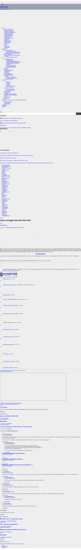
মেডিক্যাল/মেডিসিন (7, 47)
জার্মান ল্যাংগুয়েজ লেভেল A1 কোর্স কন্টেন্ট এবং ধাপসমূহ (12, 53)
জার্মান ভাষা (3, 49)
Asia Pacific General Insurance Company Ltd (11, 305)
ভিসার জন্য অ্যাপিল (7, 73)
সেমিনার (3, 213)
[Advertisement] (40, 18)
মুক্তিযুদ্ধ (3, 203)
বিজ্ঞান (3, 193)
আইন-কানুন (8, 83)
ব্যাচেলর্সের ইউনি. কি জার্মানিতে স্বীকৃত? (10, 32)
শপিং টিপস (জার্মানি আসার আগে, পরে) (12, 78)
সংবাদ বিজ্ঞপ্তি (4, 210)
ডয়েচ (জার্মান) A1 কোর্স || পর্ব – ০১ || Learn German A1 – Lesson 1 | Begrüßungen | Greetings (15, 127)
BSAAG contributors (6, 165)
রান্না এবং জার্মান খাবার (5, 207)
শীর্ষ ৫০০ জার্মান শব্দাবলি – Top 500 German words (12, 55)
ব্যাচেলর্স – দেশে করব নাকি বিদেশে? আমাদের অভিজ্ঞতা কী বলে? (9, 120)
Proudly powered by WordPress (5, 543)
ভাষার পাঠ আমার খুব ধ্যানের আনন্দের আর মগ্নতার (26, 155)
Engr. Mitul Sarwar (3, 152)
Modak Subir (9, 537)
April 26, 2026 (3, 537)
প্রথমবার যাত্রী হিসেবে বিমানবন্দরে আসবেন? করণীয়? (14, 62)
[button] (0, 108)
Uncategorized (4, 167)
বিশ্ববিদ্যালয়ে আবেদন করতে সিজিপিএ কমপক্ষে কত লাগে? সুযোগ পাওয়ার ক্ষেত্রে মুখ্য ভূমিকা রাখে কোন (16, 464)
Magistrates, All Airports (11, 65)
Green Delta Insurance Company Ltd (9, 269)
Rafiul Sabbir (9, 526)
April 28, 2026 (3, 521)
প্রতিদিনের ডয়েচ (4, 188)
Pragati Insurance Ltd (7, 294)
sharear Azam (6, 503)
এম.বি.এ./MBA (6, 46)
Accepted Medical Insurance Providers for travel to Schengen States (12, 370)
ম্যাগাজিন (3, 100)
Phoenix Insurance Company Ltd (9, 344)
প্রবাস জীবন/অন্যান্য (5, 189)
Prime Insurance (6, 353)
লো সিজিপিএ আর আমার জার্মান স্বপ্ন (13, 152)
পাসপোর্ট (5, 68)
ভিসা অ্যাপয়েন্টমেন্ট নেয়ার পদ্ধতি (8, 70)
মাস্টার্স (5, 45)
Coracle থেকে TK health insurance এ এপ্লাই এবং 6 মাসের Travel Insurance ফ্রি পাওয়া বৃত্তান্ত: (16, 426)
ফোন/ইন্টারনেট (8, 85)
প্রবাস (3, 80)
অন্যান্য (5, 81)
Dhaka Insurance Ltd (7, 278)
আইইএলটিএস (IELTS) (8, 41)
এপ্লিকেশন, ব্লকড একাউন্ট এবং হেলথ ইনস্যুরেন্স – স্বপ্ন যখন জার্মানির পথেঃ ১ (11, 403)
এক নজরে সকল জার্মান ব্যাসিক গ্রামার (12, 57)
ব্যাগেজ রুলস (8, 64)
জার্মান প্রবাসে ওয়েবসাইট (5, 183)
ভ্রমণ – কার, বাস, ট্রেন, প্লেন (11, 86)
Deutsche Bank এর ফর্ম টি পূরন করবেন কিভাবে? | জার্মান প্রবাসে (11, 459)
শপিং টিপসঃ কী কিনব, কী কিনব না (11, 77)
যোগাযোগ (3, 106)
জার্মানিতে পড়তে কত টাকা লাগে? (8, 31)
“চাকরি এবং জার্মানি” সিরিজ (10, 89)
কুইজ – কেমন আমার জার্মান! (8, 54)
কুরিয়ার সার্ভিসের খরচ (7, 37)
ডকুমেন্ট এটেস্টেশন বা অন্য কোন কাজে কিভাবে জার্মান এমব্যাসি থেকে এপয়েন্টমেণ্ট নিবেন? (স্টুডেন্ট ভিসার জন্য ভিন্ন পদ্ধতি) (36, 162)
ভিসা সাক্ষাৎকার (6, 72)
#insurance (15, 227)
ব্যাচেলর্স (5, 44)
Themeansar (22, 543)
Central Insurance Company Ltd (8, 329)
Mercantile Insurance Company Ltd (9, 284)
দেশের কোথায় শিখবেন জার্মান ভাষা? (11, 51)
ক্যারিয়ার (5, 88)
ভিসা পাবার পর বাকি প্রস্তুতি (6, 198)
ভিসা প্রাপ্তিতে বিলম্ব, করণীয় (8, 75)
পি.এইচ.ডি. (6, 48)
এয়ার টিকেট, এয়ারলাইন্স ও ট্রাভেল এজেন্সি (12, 61)
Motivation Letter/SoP (6, 166)
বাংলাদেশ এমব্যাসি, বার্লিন (5, 191)
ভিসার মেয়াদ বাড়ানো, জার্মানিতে (8, 79)
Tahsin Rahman (4, 225)
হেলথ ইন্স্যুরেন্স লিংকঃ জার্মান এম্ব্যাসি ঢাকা (5, 371)
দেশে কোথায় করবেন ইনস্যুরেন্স (8, 38)
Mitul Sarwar (2, 157)
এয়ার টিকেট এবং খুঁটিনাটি (10, 60)
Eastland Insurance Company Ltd (9, 336)
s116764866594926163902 (11, 521)
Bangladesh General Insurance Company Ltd (11, 313)
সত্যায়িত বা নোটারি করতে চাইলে (8, 35)
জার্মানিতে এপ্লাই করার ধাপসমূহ (8, 29)
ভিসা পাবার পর (6, 76)
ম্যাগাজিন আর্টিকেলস (7, 102)
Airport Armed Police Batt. (11, 67)
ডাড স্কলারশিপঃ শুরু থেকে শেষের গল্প (11, 157)
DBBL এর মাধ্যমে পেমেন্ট (8, 36)
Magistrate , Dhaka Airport (11, 66)
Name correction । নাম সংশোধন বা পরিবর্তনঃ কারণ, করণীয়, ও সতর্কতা (17, 160)
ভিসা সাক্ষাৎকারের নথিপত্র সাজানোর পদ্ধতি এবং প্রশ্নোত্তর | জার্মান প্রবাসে (13, 453)
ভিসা (2, 58)
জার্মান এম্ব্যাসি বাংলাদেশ (5, 181)
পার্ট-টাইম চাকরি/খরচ (5, 185)
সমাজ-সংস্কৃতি (9, 82)
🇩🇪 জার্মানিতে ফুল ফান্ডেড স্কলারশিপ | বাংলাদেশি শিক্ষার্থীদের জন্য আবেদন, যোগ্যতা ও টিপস (13, 122)
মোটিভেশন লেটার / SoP (7, 42)
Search (78, 113)
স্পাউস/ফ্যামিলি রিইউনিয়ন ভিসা (8, 74)
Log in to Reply (5, 441)
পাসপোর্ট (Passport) (5, 186)
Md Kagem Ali (9, 531)
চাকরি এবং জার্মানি (4, 180)
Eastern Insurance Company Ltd (9, 361)
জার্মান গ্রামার (6, 56)
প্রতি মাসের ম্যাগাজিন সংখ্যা (8, 101)
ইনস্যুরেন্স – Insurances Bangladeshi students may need (10, 404)
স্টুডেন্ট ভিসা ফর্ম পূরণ (7, 71)
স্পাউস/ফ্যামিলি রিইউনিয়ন (6, 215)
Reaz (6, 418)
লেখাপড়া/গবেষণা (6, 43)
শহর (2, 209)
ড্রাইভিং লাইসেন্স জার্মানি (10, 87)
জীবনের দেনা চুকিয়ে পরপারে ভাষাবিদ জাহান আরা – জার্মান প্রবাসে (9, 155)
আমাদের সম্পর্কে (4, 104)
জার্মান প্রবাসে (4, 7)
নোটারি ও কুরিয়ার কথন (3, 125)
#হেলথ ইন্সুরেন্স (22, 227)
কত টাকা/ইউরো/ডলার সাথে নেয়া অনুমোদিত (13, 63)
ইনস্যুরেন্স (8, 84)
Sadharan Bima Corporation (8, 367)
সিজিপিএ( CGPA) (7, 40)
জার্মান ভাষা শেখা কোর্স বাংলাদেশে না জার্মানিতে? (13, 52)
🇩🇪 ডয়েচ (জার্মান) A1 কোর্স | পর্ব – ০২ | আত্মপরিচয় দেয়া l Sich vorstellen (11, 118)
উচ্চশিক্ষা (3, 28)
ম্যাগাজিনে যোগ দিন (7, 103)
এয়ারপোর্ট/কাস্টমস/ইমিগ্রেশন (8, 59)
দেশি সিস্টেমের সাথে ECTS (8, 34)
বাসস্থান (3, 192)
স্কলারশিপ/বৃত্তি (6, 39)
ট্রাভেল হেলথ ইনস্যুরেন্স (3, 421)
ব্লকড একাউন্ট (6, 69)
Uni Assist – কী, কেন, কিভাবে (9, 30)
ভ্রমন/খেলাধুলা (4, 201)
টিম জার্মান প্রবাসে (9, 423)
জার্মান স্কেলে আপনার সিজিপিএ (8, 33)
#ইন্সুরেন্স (18, 227)
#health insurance (9, 227)
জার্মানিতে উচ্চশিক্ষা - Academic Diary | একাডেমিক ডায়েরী (8, 162)
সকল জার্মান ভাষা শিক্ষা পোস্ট (8, 50)
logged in (6, 512)
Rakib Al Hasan (3, 160)
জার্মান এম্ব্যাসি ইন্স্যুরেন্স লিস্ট (40, 253)
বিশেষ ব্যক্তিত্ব (4, 105)
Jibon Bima (5, 299)
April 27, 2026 (3, 526)
